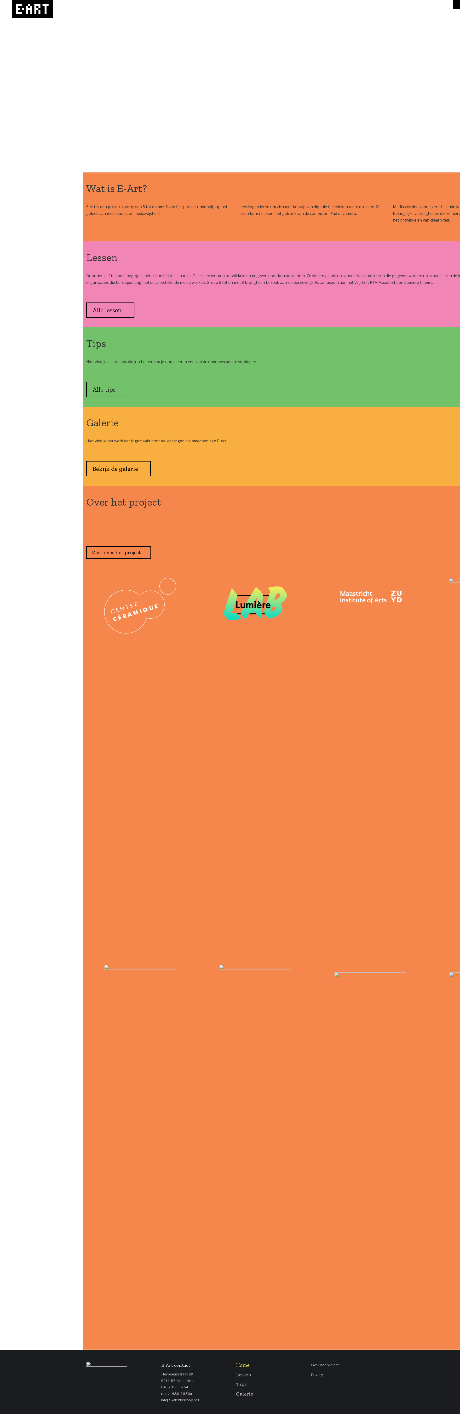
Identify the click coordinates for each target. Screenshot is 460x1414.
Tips (241, 1384)
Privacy (317, 1374)
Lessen (243, 1374)
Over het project (325, 1365)
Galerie (244, 1394)
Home (242, 1365)
